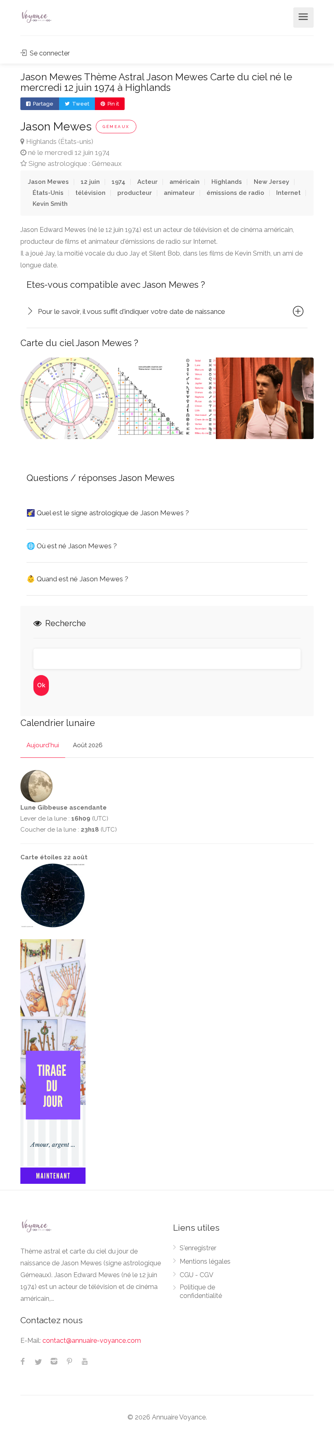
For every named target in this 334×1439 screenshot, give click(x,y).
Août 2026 (88, 745)
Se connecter (49, 53)
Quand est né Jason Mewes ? (77, 579)
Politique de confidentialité (201, 1291)
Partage (42, 104)
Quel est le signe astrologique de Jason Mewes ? (107, 513)
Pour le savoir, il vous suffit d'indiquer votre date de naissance (131, 311)
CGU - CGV (196, 1275)
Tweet (80, 104)
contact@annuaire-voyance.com (91, 1340)
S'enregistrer (198, 1248)
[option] (69, 398)
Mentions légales (205, 1261)
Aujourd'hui (42, 745)
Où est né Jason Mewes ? (71, 546)
